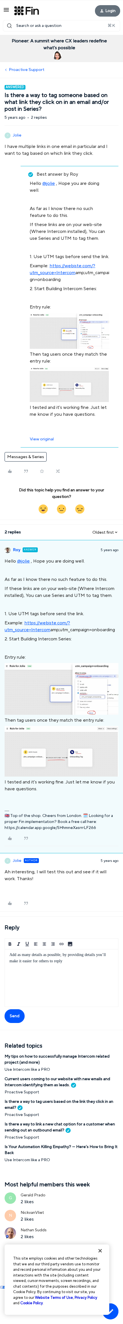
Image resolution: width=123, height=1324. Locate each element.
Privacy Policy (86, 1297)
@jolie (48, 183)
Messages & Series (25, 457)
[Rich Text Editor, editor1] (61, 978)
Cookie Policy (31, 1303)
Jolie (17, 135)
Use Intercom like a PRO (27, 1069)
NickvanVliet (32, 1212)
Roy (16, 550)
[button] (6, 12)
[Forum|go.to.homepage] (26, 10)
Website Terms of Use (54, 1297)
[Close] (100, 1250)
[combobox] (61, 25)
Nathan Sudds (34, 1230)
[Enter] (9, 25)
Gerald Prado (33, 1195)
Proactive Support (26, 69)
